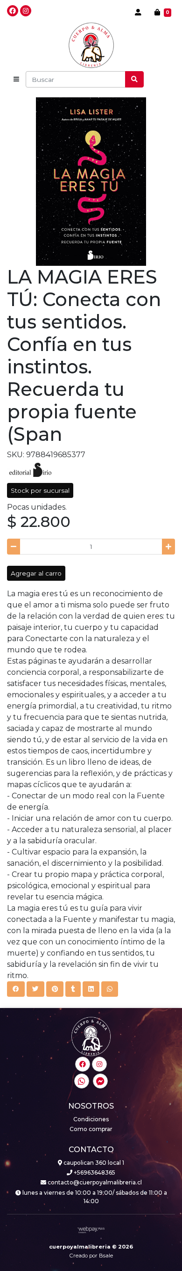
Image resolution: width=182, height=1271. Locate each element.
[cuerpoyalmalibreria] (91, 45)
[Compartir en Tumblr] (73, 988)
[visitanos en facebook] (12, 10)
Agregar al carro (36, 573)
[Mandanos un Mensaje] (100, 1081)
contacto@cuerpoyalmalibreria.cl (94, 1182)
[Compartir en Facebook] (16, 988)
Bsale (106, 1255)
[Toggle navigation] (16, 79)
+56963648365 (93, 1172)
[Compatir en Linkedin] (91, 988)
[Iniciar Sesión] (138, 12)
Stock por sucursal (40, 490)
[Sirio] (30, 469)
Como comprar (91, 1128)
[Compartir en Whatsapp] (109, 988)
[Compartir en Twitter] (35, 988)
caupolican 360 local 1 (93, 1162)
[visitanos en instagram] (25, 10)
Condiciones (91, 1119)
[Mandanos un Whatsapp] (81, 1081)
